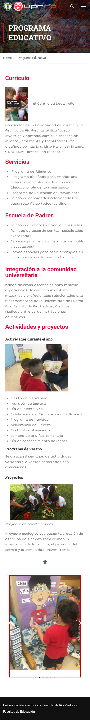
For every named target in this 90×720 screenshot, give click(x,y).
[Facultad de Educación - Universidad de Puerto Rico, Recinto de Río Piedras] (30, 6)
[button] (10, 623)
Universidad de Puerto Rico (22, 705)
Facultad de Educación (19, 712)
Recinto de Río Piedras (59, 705)
